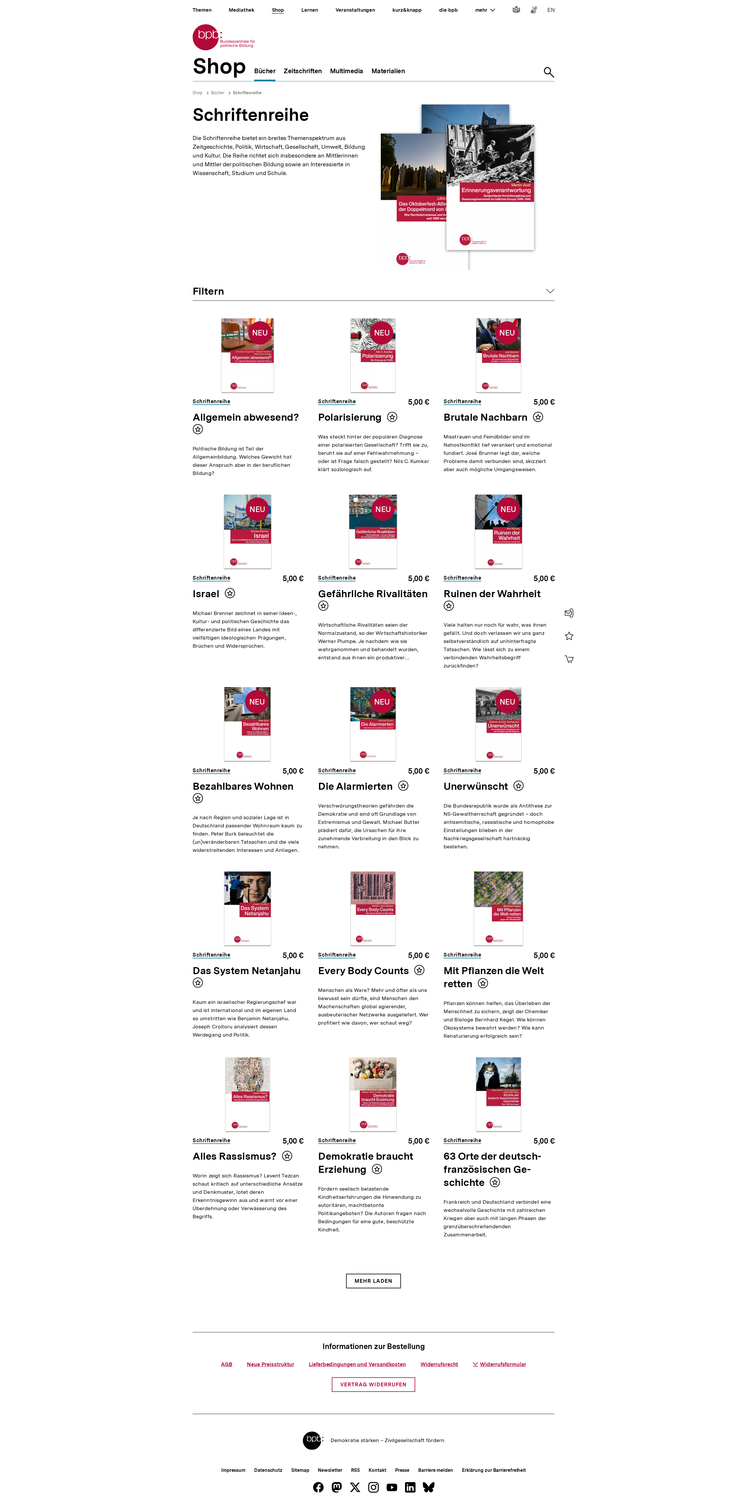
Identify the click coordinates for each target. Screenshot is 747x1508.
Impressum (233, 1470)
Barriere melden (435, 1470)
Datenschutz (268, 1470)
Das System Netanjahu (247, 970)
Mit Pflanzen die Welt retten (494, 977)
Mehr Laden (373, 1281)
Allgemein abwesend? (246, 417)
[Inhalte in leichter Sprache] (516, 11)
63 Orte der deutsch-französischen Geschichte (492, 1169)
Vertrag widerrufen (373, 1384)
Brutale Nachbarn (487, 417)
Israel (207, 594)
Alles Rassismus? (236, 1156)
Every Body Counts (364, 970)
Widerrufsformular (503, 1364)
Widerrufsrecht (439, 1364)
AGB (226, 1364)
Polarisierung (351, 417)
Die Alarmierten (356, 786)
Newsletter (330, 1470)
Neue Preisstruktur (270, 1364)
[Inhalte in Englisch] (551, 11)
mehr (485, 10)
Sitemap (300, 1470)
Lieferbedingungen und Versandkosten (357, 1364)
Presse (402, 1470)
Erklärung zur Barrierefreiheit (494, 1470)
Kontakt (377, 1470)
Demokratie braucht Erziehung (365, 1162)
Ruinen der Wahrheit (492, 594)
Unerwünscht (477, 786)
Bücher (217, 92)
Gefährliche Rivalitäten (372, 594)
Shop (198, 92)
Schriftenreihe (247, 92)
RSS (355, 1470)
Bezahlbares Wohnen (243, 786)
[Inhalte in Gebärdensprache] (533, 11)
